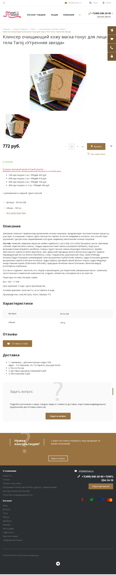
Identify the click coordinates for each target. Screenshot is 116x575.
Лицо (5, 505)
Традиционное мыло (13, 540)
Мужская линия (10, 536)
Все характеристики (16, 213)
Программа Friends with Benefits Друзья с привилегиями (30, 487)
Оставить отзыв (19, 343)
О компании (9, 471)
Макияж (7, 524)
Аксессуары (8, 528)
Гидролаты (8, 532)
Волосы (6, 509)
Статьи (6, 479)
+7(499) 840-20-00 (101, 13)
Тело (5, 513)
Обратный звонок (100, 486)
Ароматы (7, 521)
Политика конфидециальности (17, 495)
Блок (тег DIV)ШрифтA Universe (12, 14)
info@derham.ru (74, 3)
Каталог (7, 500)
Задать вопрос (58, 416)
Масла (6, 517)
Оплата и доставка (12, 483)
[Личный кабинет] (112, 56)
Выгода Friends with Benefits (16, 491)
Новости (7, 475)
